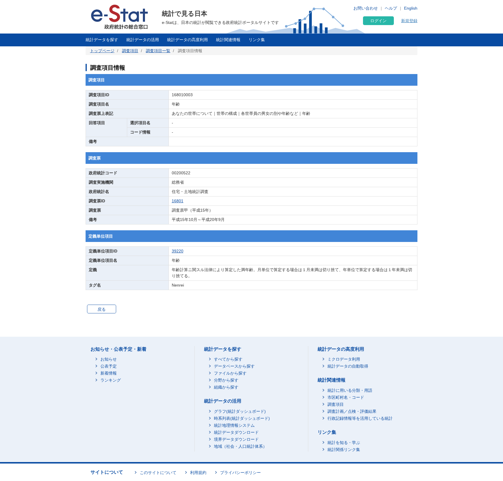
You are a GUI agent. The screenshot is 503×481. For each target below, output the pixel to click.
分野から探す (226, 380)
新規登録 (409, 20)
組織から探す (226, 387)
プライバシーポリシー (240, 473)
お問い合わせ (365, 8)
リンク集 (257, 39)
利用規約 (198, 473)
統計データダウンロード (236, 432)
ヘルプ (391, 8)
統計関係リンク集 (343, 449)
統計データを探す (102, 39)
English (410, 8)
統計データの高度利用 (187, 39)
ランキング (110, 380)
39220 (177, 251)
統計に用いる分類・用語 (349, 390)
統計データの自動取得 (347, 366)
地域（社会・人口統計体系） (240, 446)
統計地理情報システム (234, 425)
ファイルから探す (230, 373)
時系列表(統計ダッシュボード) (242, 418)
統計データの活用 (142, 39)
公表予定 (108, 366)
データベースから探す (234, 366)
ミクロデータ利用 (343, 359)
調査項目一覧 (158, 50)
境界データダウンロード (236, 439)
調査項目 (130, 50)
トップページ (102, 50)
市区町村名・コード (345, 397)
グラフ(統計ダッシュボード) (240, 411)
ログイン (378, 20)
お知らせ (108, 359)
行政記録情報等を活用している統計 (360, 418)
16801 (177, 201)
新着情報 (108, 373)
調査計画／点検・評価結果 (351, 411)
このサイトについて (158, 473)
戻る (102, 309)
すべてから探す (228, 359)
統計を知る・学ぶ (343, 442)
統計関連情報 (228, 39)
